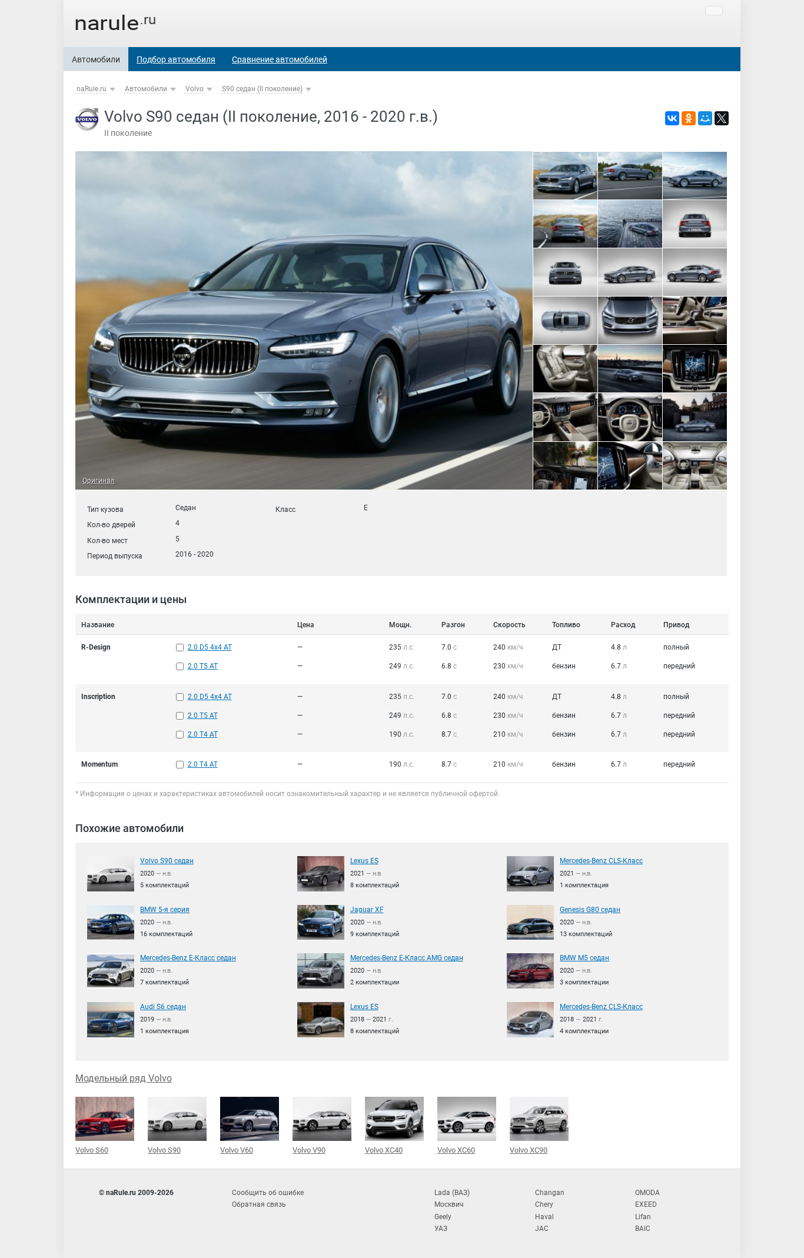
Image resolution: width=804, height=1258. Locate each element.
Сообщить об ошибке (268, 1193)
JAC (542, 1228)
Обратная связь (259, 1204)
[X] (722, 118)
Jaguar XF (367, 910)
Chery (544, 1204)
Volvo (194, 89)
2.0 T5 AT (203, 666)
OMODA (647, 1193)
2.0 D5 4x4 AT (210, 647)
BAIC (642, 1228)
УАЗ (440, 1228)
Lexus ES (364, 861)
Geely (442, 1217)
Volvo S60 (91, 1150)
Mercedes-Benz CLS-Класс (601, 861)
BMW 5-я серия (165, 910)
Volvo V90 (309, 1150)
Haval (544, 1217)
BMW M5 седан (584, 958)
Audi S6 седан (163, 1007)
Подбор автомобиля (176, 59)
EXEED (646, 1204)
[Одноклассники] (689, 118)
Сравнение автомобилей (279, 59)
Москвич (449, 1204)
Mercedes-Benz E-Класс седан (188, 958)
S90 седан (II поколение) (262, 89)
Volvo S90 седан (167, 861)
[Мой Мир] (705, 118)
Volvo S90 (164, 1150)
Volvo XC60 (456, 1150)
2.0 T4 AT (203, 734)
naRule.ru (92, 89)
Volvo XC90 (528, 1150)
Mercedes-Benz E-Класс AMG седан (406, 958)
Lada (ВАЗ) (452, 1193)
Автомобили (96, 59)
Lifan (643, 1217)
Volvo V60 (236, 1150)
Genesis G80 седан (590, 910)
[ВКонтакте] (672, 118)
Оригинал (98, 481)
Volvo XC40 (384, 1150)
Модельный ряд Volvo (123, 1078)
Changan (549, 1193)
